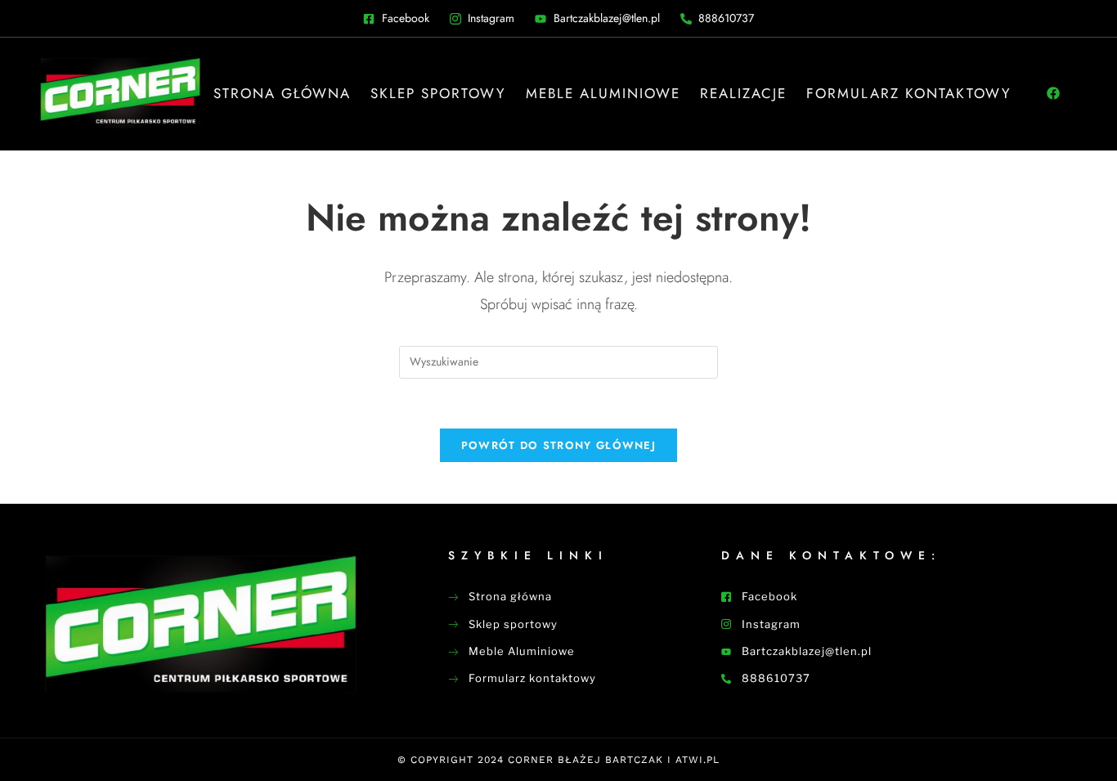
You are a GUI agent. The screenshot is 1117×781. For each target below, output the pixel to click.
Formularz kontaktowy (909, 93)
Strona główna (282, 93)
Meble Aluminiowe (603, 93)
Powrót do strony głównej (558, 445)
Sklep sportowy (438, 93)
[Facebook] (1053, 93)
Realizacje (743, 93)
